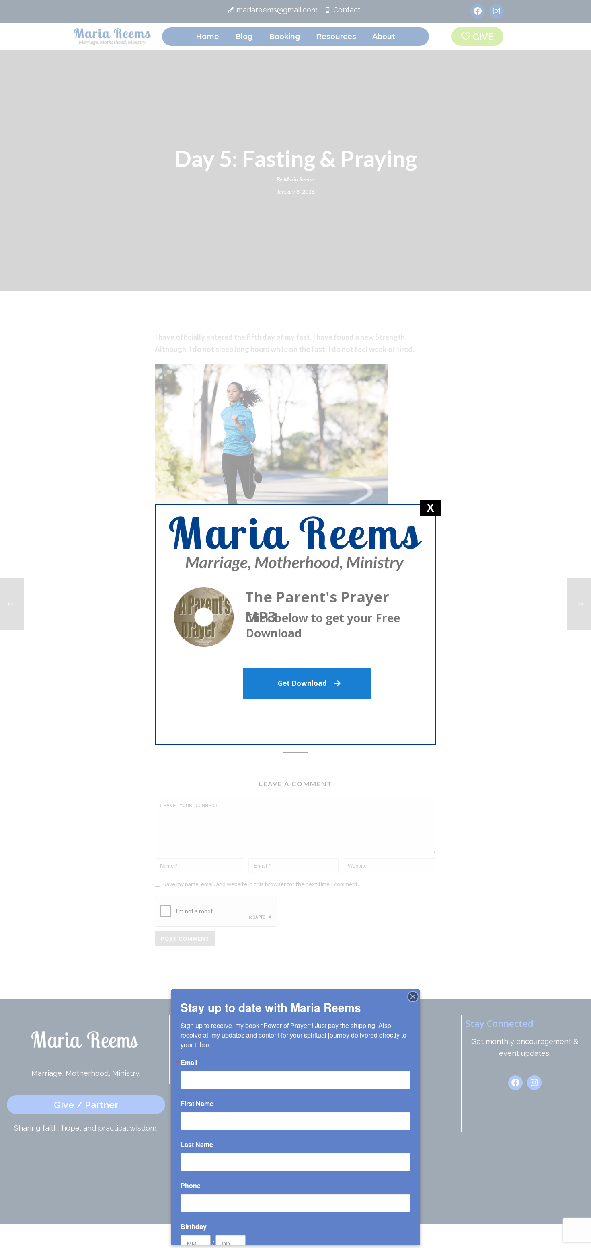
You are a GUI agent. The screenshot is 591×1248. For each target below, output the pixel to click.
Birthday (194, 1226)
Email (189, 1062)
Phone (191, 1185)
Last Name (197, 1144)
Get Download (303, 683)
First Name (197, 1103)
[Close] (413, 996)
